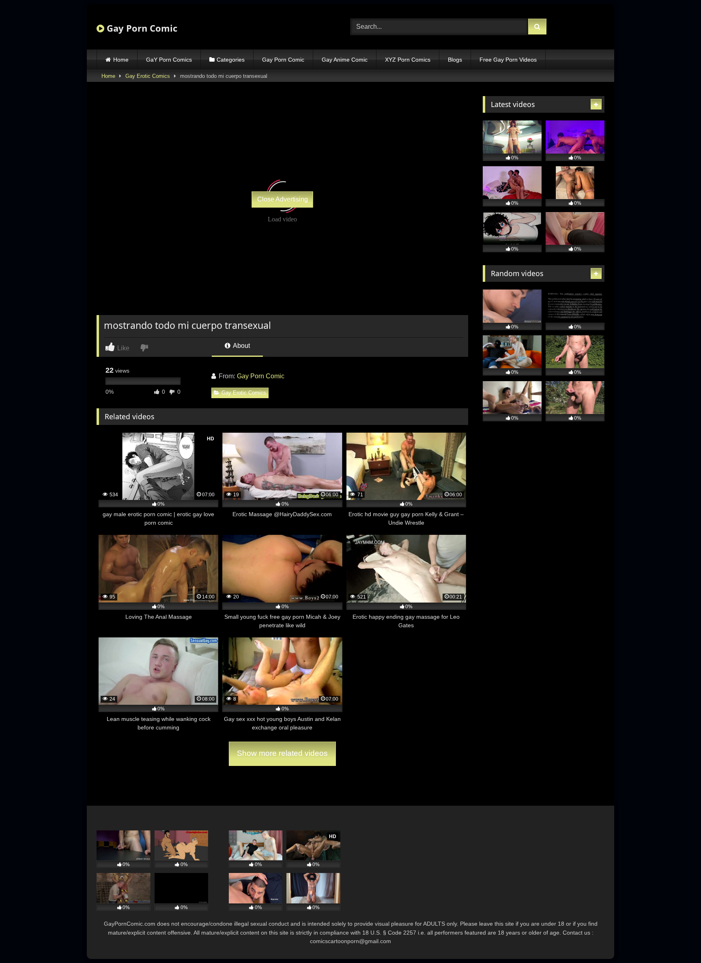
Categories (231, 59)
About (241, 345)
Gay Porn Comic (140, 28)
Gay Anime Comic (345, 59)
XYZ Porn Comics (407, 59)
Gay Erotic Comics (147, 76)
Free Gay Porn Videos (508, 59)
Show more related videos (282, 753)
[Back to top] (676, 939)
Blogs (455, 59)
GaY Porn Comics (169, 59)
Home (121, 59)
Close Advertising (282, 199)
